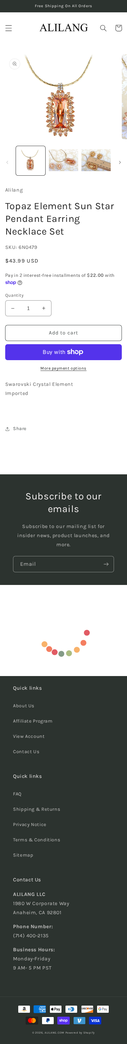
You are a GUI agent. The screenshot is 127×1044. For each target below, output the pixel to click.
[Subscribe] (106, 564)
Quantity (14, 295)
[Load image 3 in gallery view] (96, 160)
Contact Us (26, 751)
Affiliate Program (33, 721)
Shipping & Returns (36, 809)
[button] (8, 27)
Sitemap (23, 855)
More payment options (63, 368)
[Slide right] (120, 162)
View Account (29, 736)
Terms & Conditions (36, 840)
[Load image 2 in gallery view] (63, 160)
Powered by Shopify (80, 1032)
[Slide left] (7, 162)
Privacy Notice (30, 824)
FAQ (17, 794)
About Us (24, 706)
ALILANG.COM (54, 1032)
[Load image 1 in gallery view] (30, 160)
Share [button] (20, 428)
